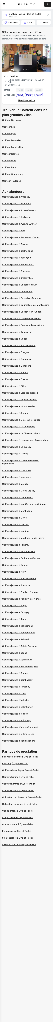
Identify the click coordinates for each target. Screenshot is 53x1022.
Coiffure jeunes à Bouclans (16, 271)
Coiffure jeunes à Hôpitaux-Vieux (19, 406)
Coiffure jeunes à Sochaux (16, 673)
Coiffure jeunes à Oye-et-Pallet (18, 790)
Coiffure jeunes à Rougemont (17, 625)
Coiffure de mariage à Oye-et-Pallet (20, 770)
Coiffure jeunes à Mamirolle (16, 470)
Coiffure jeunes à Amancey (16, 196)
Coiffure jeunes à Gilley (14, 386)
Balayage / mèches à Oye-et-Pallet (20, 756)
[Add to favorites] (47, 47)
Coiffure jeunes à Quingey (15, 612)
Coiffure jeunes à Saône (14, 653)
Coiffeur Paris (9, 167)
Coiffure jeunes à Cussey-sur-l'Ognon (22, 311)
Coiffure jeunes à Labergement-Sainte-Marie (25, 440)
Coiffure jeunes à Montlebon (17, 511)
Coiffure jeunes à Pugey (14, 605)
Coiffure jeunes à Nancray (15, 544)
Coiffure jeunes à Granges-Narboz (20, 392)
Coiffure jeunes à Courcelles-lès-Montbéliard (25, 305)
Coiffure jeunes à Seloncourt (17, 659)
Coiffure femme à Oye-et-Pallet (18, 777)
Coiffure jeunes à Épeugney (16, 359)
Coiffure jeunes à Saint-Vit (15, 639)
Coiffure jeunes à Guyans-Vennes (19, 399)
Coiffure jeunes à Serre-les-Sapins (20, 666)
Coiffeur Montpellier (12, 147)
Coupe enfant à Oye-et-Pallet (17, 810)
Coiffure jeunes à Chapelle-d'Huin (19, 284)
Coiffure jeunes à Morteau (15, 524)
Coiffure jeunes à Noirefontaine (18, 551)
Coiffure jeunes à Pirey (14, 571)
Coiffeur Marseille (11, 140)
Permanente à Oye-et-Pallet (16, 831)
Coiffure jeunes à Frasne (15, 379)
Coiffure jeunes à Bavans (15, 244)
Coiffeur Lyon (9, 133)
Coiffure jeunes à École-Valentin (18, 345)
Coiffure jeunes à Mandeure (16, 477)
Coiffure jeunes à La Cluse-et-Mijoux (21, 433)
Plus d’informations (26, 100)
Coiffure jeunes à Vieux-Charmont (20, 727)
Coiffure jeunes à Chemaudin (17, 291)
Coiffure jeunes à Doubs (14, 338)
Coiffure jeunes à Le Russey (16, 447)
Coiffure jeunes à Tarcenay (16, 686)
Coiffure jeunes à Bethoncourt (18, 264)
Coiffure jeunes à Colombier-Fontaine (21, 298)
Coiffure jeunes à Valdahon (16, 700)
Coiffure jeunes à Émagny (15, 352)
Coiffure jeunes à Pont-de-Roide (19, 578)
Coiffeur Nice (9, 160)
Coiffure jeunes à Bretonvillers (18, 278)
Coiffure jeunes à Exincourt (16, 365)
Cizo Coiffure (11, 76)
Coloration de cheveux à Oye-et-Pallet (22, 797)
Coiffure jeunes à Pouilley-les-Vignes (21, 598)
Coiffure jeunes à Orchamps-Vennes (21, 558)
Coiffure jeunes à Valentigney (17, 707)
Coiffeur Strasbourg (12, 174)
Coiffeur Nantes (10, 153)
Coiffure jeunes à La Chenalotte (18, 426)
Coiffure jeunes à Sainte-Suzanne (19, 646)
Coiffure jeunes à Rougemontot (18, 632)
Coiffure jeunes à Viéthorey (16, 720)
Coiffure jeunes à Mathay (15, 484)
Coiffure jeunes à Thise (14, 693)
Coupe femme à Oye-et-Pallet (17, 817)
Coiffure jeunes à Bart (13, 230)
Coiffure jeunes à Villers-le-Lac (18, 734)
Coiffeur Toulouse (11, 181)
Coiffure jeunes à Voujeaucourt (18, 740)
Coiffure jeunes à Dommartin (17, 332)
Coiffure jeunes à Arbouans (16, 203)
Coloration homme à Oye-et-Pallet (20, 804)
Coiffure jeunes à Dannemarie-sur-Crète (23, 325)
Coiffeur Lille (8, 126)
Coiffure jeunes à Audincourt (17, 217)
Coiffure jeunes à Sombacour (17, 680)
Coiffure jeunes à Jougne (15, 413)
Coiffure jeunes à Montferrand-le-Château (24, 504)
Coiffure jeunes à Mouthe (15, 531)
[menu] (3, 4)
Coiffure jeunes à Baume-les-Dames (21, 237)
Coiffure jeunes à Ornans (15, 565)
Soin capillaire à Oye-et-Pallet (17, 837)
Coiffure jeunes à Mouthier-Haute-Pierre (23, 538)
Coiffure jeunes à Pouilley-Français (20, 592)
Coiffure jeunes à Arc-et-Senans (19, 210)
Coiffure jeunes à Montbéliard (17, 497)
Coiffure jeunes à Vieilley (15, 713)
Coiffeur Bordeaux (11, 120)
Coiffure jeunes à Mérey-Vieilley (18, 490)
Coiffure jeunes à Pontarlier (16, 585)
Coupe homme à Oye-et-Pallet (17, 824)
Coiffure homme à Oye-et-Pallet (18, 783)
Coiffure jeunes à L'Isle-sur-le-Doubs (21, 419)
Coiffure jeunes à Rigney (15, 619)
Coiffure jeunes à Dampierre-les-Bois (21, 318)
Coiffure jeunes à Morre (14, 517)
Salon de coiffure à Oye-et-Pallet (19, 844)
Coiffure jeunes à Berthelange (17, 251)
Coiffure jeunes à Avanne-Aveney (19, 223)
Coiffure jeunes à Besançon (16, 257)
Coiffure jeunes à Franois (15, 372)
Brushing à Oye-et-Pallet (15, 763)
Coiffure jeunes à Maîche (15, 453)
